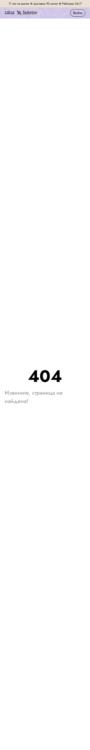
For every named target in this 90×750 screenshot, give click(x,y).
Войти (77, 12)
